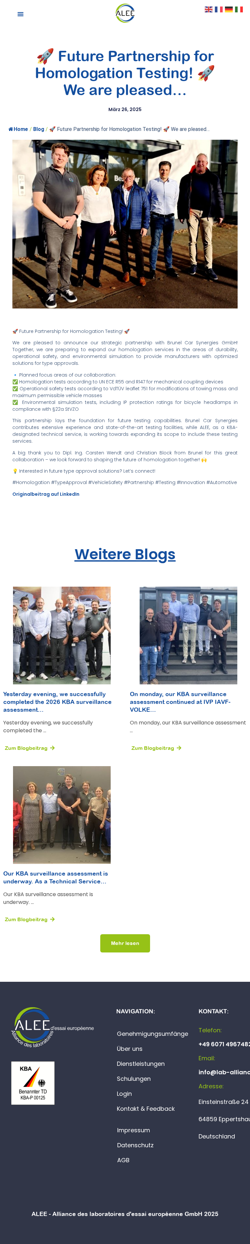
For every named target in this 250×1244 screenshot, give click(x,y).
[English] (209, 9)
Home (21, 129)
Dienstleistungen (141, 1064)
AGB (123, 1160)
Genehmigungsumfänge (152, 1034)
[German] (229, 9)
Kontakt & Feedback (146, 1109)
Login (124, 1094)
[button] (20, 14)
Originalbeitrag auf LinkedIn (45, 494)
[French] (219, 9)
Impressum (133, 1130)
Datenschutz (135, 1145)
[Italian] (239, 9)
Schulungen (134, 1079)
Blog (38, 129)
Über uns (130, 1049)
